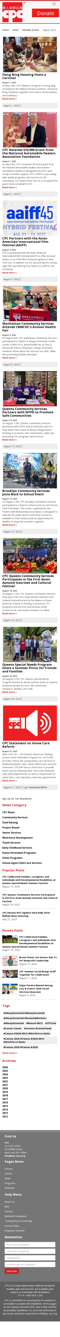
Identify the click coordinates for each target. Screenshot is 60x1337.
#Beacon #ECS (34, 1023)
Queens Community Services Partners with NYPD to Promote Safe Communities (27, 412)
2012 (5, 1116)
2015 (5, 1106)
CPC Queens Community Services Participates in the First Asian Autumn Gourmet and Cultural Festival (28, 581)
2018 (5, 1095)
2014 (5, 1109)
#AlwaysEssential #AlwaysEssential (24, 1012)
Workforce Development (17, 837)
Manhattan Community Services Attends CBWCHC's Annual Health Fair (29, 326)
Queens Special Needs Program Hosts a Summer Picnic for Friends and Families (29, 667)
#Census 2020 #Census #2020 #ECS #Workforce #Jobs (24, 1040)
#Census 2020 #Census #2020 (21, 1047)
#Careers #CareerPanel (37, 1028)
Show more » (9, 1052)
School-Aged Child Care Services (22, 863)
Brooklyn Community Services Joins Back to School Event (26, 492)
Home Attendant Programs (19, 852)
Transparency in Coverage (18, 1220)
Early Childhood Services (17, 847)
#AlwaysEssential (14, 1023)
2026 (5, 1067)
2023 (5, 1078)
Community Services (15, 817)
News (16, 29)
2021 (5, 1085)
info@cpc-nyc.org (15, 1155)
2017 (5, 1099)
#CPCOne (50, 1023)
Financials (9, 1187)
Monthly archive (30, 29)
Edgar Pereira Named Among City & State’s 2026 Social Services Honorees (36, 988)
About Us (9, 1201)
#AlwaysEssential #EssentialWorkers (25, 1018)
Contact (9, 1211)
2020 (5, 1088)
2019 (5, 1092)
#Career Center (13, 1028)
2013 (5, 1113)
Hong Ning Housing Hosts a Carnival (24, 76)
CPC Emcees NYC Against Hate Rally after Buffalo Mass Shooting (26, 914)
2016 (5, 1102)
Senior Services (11, 832)
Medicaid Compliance (16, 1216)
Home (5, 29)
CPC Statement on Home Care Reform (26, 745)
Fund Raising (10, 822)
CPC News (8, 812)
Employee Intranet (14, 1230)
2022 (5, 1081)
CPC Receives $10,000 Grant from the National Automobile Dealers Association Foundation (29, 153)
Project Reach (10, 827)
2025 (5, 1070)
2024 (5, 1074)
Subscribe (12, 1271)
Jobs (7, 1206)
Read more (8, 98)
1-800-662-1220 (34, 1295)
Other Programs (12, 858)
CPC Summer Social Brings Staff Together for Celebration (37, 973)
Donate (45, 13)
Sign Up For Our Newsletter (17, 798)
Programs (10, 1183)
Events (8, 1173)
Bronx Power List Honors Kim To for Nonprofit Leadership (38, 959)
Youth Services (11, 842)
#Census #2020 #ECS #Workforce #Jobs (27, 1033)
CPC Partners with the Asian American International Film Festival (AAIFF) (25, 241)
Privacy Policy (12, 1225)
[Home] (14, 12)
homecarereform (38, 787)
